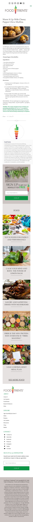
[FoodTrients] (16, 9)
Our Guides (6, 420)
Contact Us (9, 434)
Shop (5, 425)
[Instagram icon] (18, 3)
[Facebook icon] (10, 3)
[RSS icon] (24, 3)
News (5, 415)
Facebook (8, 439)
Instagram (8, 444)
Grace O (6, 397)
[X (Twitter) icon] (12, 3)
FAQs (5, 406)
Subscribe (8, 437)
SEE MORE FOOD (16, 380)
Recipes (5, 418)
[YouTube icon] (21, 3)
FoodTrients (13, 25)
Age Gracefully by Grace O (10, 413)
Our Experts (6, 399)
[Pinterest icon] (15, 3)
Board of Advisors (8, 404)
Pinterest (8, 441)
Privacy (27, 482)
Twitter (8, 446)
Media (5, 427)
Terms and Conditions (19, 482)
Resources (6, 422)
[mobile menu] (30, 5)
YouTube (8, 448)
